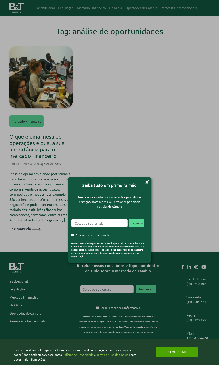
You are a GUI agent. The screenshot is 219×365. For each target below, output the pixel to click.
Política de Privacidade (110, 249)
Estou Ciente (177, 352)
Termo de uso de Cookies (113, 354)
